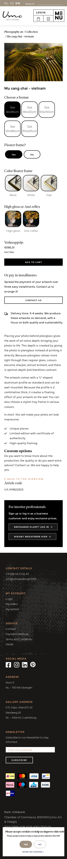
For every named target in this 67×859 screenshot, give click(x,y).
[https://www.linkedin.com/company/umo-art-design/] (24, 664)
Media (9, 644)
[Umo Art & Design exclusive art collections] (12, 15)
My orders (12, 604)
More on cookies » (33, 851)
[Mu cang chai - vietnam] (33, 62)
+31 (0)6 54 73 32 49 (17, 574)
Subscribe (19, 760)
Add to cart (33, 262)
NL (6, 3)
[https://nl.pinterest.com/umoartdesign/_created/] (33, 664)
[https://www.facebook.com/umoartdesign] (8, 664)
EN (18, 3)
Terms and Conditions (19, 639)
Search (29, 4)
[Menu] (58, 15)
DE (12, 3)
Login (41, 12)
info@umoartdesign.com (21, 579)
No (32, 154)
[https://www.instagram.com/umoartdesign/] (16, 664)
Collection (31, 31)
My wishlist (12, 609)
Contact (11, 629)
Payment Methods (17, 634)
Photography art (13, 31)
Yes (14, 154)
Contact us (33, 300)
